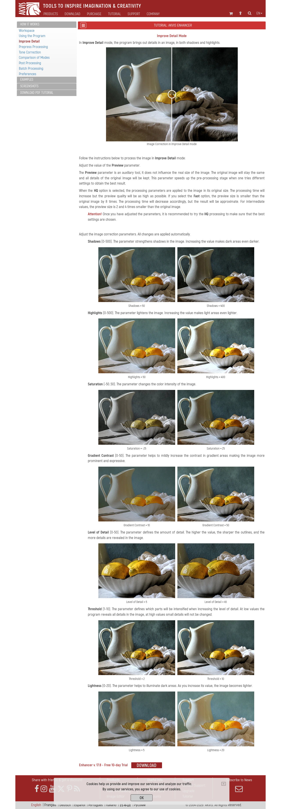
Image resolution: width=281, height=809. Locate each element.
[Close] (223, 783)
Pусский (140, 805)
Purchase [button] (94, 14)
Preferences (27, 74)
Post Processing (30, 63)
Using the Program (32, 36)
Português (95, 805)
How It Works (29, 24)
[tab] (46, 24)
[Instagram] (44, 789)
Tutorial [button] (114, 14)
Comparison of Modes (34, 57)
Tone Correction (30, 52)
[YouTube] (52, 789)
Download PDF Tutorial (36, 93)
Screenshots (29, 86)
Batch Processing (31, 68)
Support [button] (134, 14)
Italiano (111, 805)
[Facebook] (36, 789)
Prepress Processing (33, 46)
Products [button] (50, 14)
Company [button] (153, 14)
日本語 (125, 805)
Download (72, 14)
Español (79, 805)
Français (50, 805)
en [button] (258, 13)
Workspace (26, 30)
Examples (26, 79)
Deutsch (65, 805)
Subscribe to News (239, 780)
